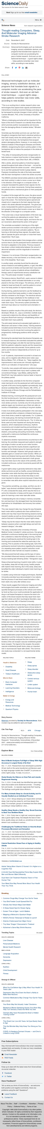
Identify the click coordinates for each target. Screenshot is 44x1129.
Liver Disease (8, 940)
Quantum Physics (12, 709)
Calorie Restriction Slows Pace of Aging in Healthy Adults (21, 844)
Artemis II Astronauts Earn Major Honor (17, 921)
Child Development (10, 970)
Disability (9, 666)
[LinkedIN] (23, 67)
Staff (15, 1103)
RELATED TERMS (30, 658)
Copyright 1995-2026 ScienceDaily (15, 1109)
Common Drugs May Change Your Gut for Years (20, 898)
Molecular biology (34, 688)
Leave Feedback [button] (11, 1094)
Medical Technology (13, 705)
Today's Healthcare (13, 674)
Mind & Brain (7, 678)
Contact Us (9, 1097)
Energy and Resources (10, 701)
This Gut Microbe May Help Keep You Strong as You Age (22, 1027)
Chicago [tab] (37, 730)
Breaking (5, 893)
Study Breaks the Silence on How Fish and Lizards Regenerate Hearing (21, 778)
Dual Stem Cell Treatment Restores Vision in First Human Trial (20, 878)
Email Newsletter (11, 1054)
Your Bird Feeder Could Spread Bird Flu (17, 901)
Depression (7, 960)
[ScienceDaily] (15, 3)
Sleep (30, 662)
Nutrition (6, 967)
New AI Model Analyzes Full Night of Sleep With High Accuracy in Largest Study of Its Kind (22, 761)
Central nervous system (33, 679)
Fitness (5, 973)
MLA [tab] (22, 730)
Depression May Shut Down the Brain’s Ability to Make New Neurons (20, 993)
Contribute (23, 1103)
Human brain (32, 691)
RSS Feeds (9, 1058)
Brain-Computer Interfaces (11, 683)
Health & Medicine (9, 662)
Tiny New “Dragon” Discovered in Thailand (18, 924)
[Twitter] (16, 67)
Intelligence (10, 691)
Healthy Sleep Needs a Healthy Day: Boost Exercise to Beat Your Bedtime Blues (22, 811)
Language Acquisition (11, 953)
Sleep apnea (32, 665)
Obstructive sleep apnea (34, 674)
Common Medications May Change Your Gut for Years (22, 997)
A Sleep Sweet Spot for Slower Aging (16, 908)
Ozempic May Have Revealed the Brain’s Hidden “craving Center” (21, 1014)
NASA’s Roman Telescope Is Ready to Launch (20, 918)
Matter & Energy (9, 696)
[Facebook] (12, 67)
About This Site (6, 1103)
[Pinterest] (19, 67)
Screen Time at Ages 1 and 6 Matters (16, 911)
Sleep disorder (33, 669)
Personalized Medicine (11, 944)
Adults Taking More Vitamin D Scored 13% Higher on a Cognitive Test (21, 867)
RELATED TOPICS (8, 658)
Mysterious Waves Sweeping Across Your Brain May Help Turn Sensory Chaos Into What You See (22, 1008)
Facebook (8, 1073)
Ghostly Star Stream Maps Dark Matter (17, 904)
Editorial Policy (19, 1106)
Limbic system (33, 684)
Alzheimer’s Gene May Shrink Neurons (17, 927)
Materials (5, 720)
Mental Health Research (12, 947)
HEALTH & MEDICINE (8, 937)
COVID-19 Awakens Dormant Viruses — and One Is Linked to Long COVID (22, 1032)
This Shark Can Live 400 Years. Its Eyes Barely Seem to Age (22, 1022)
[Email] (26, 67)
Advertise (32, 1103)
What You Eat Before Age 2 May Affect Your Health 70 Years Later (22, 988)
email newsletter (31, 12)
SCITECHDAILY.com (16, 861)
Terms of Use (32, 1106)
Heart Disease (11, 670)
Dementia (6, 957)
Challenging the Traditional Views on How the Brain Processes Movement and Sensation (21, 827)
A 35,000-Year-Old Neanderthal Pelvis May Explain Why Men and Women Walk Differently (22, 873)
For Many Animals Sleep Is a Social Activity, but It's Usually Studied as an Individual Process (21, 794)
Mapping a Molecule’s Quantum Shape (17, 914)
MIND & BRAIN (6, 950)
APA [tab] (29, 730)
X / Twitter (8, 1076)
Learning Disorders (12, 688)
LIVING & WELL (6, 963)
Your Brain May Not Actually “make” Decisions (20, 1004)
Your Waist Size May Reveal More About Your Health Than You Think (21, 884)
